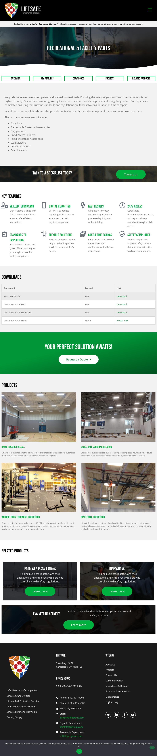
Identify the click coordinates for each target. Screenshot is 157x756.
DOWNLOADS (78, 78)
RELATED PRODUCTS (141, 78)
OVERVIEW (15, 78)
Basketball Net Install (13, 447)
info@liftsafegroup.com (72, 717)
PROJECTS (109, 78)
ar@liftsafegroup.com (71, 736)
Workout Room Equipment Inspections (21, 517)
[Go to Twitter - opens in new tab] (108, 715)
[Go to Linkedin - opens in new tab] (116, 715)
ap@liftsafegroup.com (71, 726)
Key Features (47, 78)
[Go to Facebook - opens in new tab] (125, 715)
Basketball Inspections (93, 517)
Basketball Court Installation (96, 447)
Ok (79, 751)
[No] (152, 747)
